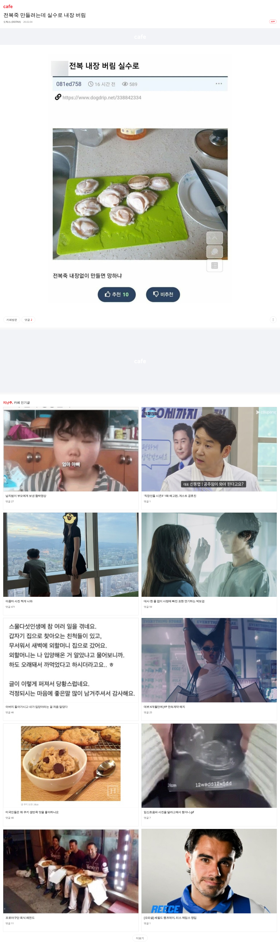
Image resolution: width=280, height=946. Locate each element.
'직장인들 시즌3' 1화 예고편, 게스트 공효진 (170, 496)
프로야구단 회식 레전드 (20, 917)
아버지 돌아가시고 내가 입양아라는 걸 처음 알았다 (37, 706)
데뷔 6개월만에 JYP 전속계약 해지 (164, 706)
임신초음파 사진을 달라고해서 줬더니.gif (169, 812)
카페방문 (11, 320)
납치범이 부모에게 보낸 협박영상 (26, 496)
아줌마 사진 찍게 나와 (19, 601)
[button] (273, 319)
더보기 (140, 938)
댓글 (28, 320)
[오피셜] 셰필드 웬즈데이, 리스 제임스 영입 (170, 917)
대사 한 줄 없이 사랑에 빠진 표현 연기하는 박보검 (174, 601)
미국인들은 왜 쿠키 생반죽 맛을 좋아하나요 (32, 812)
